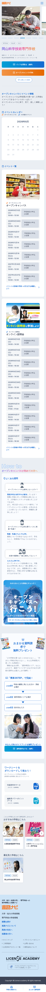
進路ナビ (4, 55)
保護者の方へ (7, 934)
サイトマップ (8, 940)
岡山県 (30, 55)
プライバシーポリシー (32, 940)
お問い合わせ (29, 943)
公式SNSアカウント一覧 (11, 947)
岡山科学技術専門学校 (8, 57)
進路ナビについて (9, 926)
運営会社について (30, 947)
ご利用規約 (7, 943)
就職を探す (6, 922)
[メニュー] (42, 3)
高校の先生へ (7, 930)
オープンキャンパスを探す (17, 55)
